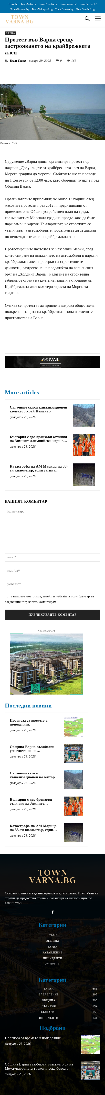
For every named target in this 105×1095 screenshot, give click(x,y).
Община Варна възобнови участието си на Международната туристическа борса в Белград (35, 753)
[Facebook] (25, 72)
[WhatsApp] (59, 72)
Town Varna (18, 60)
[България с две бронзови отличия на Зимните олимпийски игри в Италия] (84, 445)
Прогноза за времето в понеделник (29, 722)
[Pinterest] (47, 72)
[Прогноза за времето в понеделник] (73, 727)
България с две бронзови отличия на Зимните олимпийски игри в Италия (38, 441)
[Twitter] (36, 72)
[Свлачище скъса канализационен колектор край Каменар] (84, 415)
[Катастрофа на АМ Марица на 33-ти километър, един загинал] (84, 474)
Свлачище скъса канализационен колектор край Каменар (38, 409)
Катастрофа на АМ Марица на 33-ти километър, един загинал (39, 468)
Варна (10, 33)
